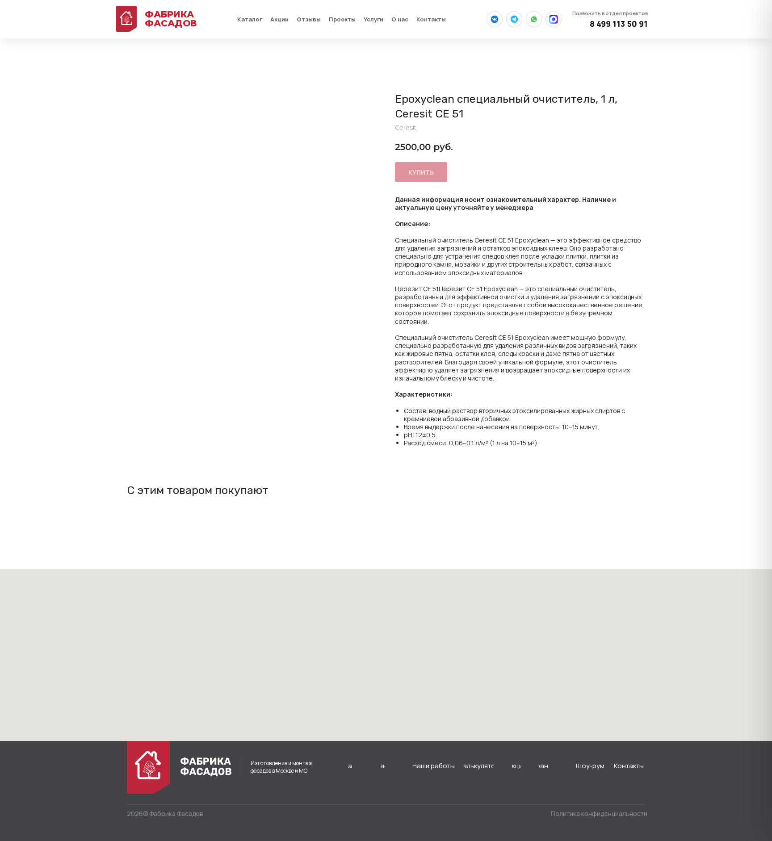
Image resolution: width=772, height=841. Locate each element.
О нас (399, 19)
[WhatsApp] (534, 19)
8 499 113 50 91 (610, 19)
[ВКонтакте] (495, 19)
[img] (148, 767)
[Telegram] (514, 19)
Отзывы (309, 19)
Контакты (431, 19)
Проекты (342, 19)
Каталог (249, 19)
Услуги (373, 19)
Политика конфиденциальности (599, 813)
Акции (279, 19)
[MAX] (553, 19)
